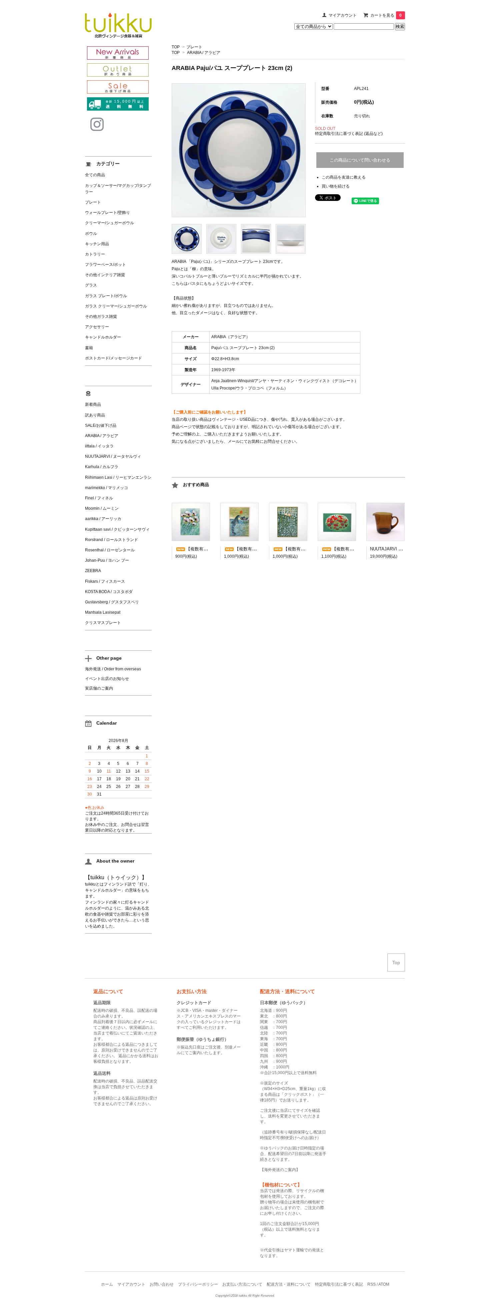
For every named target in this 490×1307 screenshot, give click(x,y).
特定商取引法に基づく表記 (339, 1284)
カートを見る (386, 15)
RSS (371, 1284)
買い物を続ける (336, 186)
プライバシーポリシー (198, 1284)
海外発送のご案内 (280, 1169)
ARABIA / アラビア (203, 52)
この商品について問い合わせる (360, 160)
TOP (176, 47)
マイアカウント (343, 15)
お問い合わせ (162, 1284)
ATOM (383, 1284)
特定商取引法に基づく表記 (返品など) (349, 133)
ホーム (107, 1284)
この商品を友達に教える (344, 177)
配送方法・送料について (289, 1284)
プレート (194, 47)
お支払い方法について (242, 1284)
